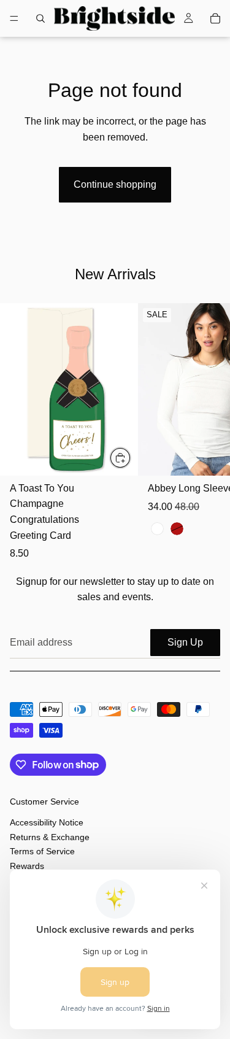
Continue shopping (115, 184)
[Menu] (14, 18)
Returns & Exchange (50, 837)
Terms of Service (42, 851)
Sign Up (185, 642)
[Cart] (215, 18)
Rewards (27, 866)
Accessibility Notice (46, 823)
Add (130, 457)
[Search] (40, 18)
